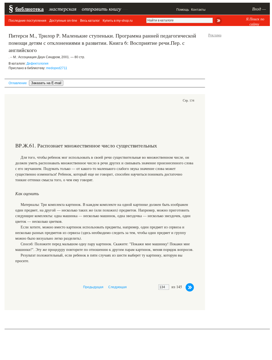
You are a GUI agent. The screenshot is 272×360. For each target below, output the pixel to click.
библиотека (29, 9)
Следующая (117, 287)
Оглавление (18, 83)
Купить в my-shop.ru (118, 21)
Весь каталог (90, 21)
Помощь (182, 10)
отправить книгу (101, 8)
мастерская (62, 8)
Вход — (259, 9)
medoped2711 (56, 68)
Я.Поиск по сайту (255, 21)
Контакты (198, 10)
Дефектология (38, 63)
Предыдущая (93, 287)
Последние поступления (27, 21)
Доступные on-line (63, 21)
